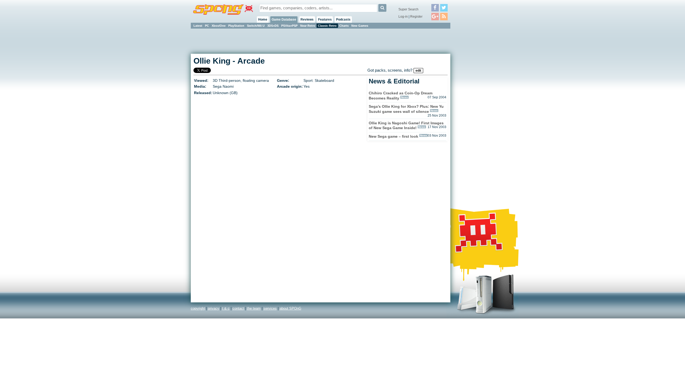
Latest (197, 25)
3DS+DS (273, 25)
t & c (226, 308)
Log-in (403, 16)
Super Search (408, 9)
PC (207, 25)
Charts (344, 25)
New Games (359, 25)
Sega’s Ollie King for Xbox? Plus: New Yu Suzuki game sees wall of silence (406, 109)
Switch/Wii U (256, 25)
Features (325, 19)
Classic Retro (327, 25)
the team (254, 308)
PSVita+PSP (289, 25)
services (270, 308)
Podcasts (343, 19)
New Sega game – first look (393, 136)
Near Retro (307, 25)
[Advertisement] (474, 109)
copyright (198, 308)
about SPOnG (290, 308)
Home (262, 19)
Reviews (307, 19)
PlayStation (236, 25)
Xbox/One (219, 25)
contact (238, 308)
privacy (213, 308)
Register (416, 16)
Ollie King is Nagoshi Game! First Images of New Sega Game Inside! (406, 125)
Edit (418, 70)
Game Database (284, 19)
